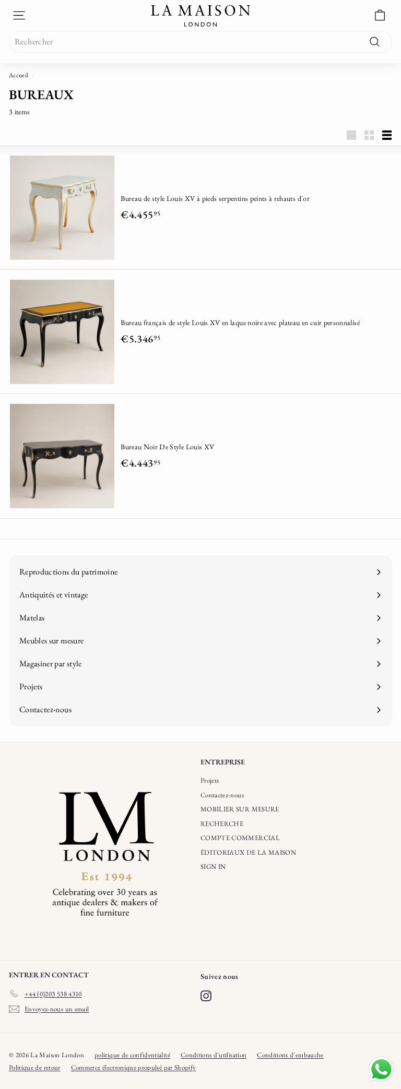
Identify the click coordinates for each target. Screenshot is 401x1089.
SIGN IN (213, 866)
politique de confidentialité (132, 1054)
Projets (209, 780)
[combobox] (200, 42)
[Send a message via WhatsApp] (381, 1069)
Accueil (18, 75)
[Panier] (380, 15)
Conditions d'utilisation (213, 1054)
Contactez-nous (222, 795)
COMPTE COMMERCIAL (240, 837)
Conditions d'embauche (290, 1054)
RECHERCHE (221, 823)
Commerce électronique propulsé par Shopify (133, 1067)
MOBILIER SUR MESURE (239, 809)
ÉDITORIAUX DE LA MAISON (248, 852)
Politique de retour (35, 1067)
